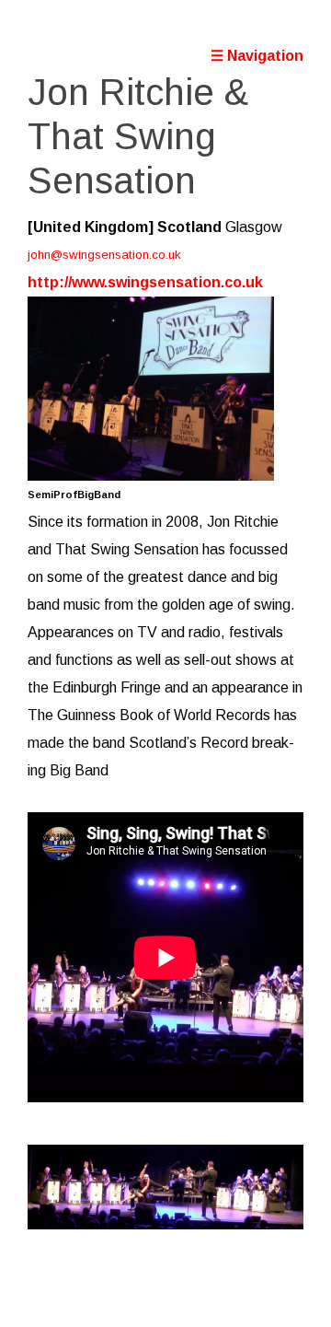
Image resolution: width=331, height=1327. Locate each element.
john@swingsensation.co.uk (104, 255)
